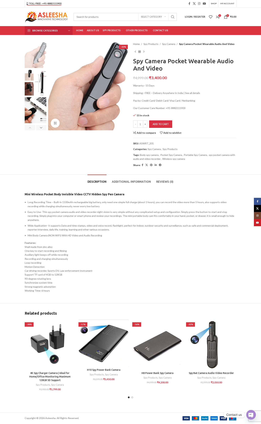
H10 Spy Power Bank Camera (103, 369)
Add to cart (161, 124)
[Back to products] (139, 52)
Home (136, 43)
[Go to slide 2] (132, 397)
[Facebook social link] (189, 3)
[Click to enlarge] (55, 123)
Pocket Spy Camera (171, 154)
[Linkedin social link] (156, 165)
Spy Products (150, 43)
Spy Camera (168, 43)
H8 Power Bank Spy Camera (157, 373)
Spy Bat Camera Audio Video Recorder (211, 373)
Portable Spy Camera (195, 154)
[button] (30, 127)
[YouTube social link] (204, 3)
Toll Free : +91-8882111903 (45, 3)
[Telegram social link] (160, 165)
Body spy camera (149, 154)
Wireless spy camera (173, 158)
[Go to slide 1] (129, 397)
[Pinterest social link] (151, 165)
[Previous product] (135, 52)
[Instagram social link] (199, 3)
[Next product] (144, 52)
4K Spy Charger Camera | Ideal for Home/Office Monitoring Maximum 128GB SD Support (49, 376)
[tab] (97, 180)
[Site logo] (46, 16)
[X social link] (194, 3)
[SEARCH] (173, 17)
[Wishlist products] (210, 16)
